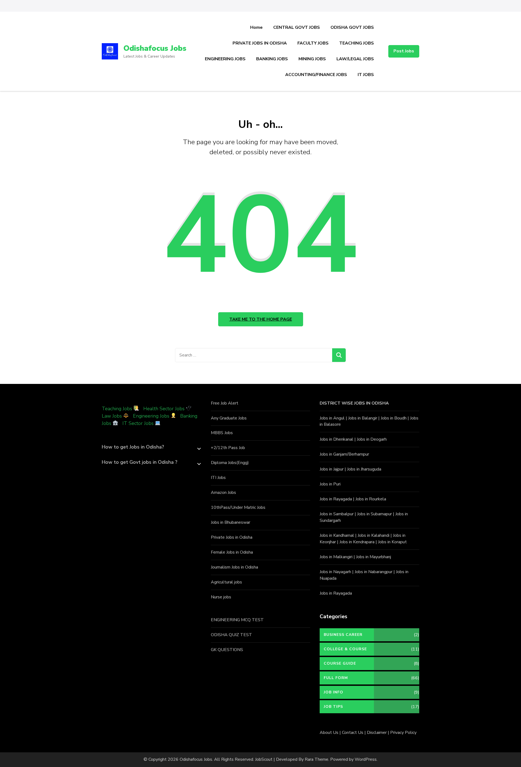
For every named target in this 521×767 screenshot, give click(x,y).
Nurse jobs (221, 597)
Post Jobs (403, 51)
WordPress (366, 759)
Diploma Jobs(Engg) (230, 463)
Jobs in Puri (330, 484)
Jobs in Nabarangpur (373, 572)
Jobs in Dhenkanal (336, 439)
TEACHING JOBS (356, 43)
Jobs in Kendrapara (356, 542)
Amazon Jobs (223, 492)
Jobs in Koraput (392, 542)
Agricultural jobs (226, 582)
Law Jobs (112, 416)
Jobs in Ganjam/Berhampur (344, 454)
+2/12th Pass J (225, 448)
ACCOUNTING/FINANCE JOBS (316, 75)
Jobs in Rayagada (336, 499)
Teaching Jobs (117, 408)
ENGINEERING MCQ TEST (237, 620)
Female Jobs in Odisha (232, 552)
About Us (329, 733)
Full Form (336, 677)
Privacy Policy (403, 733)
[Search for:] (253, 355)
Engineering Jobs (151, 416)
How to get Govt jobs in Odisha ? (139, 462)
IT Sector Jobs (138, 423)
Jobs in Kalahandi (373, 535)
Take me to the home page (260, 319)
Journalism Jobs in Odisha (234, 567)
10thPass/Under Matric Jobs (238, 507)
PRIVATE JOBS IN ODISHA (260, 43)
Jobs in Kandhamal (337, 535)
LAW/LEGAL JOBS (355, 59)
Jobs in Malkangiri (336, 557)
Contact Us (352, 733)
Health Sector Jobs (164, 408)
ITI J (215, 478)
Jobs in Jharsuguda (364, 469)
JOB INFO (333, 692)
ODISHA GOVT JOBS (352, 27)
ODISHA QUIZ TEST (231, 635)
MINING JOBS (312, 59)
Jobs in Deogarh (372, 439)
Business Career (343, 634)
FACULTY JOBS (313, 43)
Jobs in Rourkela (370, 499)
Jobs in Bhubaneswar (230, 522)
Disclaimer (377, 733)
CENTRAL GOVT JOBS (296, 27)
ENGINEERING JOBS (225, 59)
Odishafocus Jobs (154, 48)
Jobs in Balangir (362, 418)
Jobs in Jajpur (332, 469)
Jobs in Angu (331, 418)
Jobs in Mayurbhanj (373, 557)
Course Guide (340, 663)
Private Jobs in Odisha (231, 537)
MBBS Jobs (222, 433)
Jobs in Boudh (393, 418)
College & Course (345, 649)
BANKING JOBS (272, 59)
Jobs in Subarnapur (374, 514)
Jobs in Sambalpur (337, 514)
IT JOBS (366, 75)
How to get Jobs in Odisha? (133, 447)
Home (256, 27)
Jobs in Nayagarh (335, 572)
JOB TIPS (333, 706)
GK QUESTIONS (227, 650)
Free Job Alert (224, 403)
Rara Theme (316, 759)
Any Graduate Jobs (229, 418)
